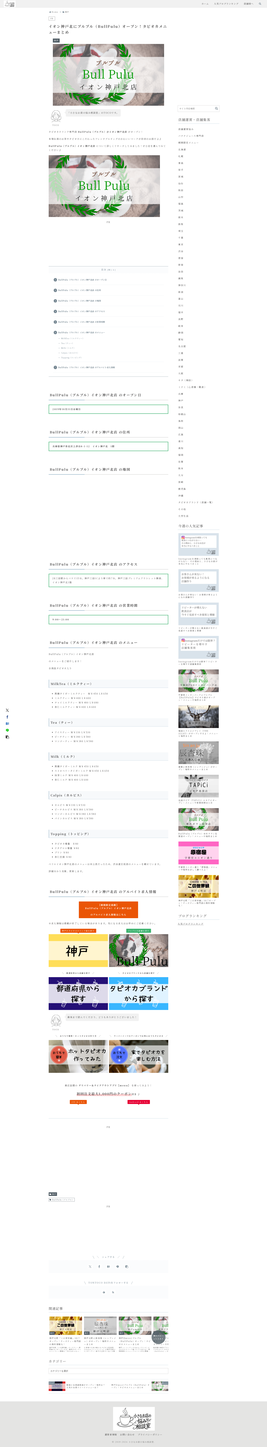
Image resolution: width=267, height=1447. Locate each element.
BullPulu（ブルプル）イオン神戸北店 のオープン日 (82, 279)
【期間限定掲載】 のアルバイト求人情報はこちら (108, 909)
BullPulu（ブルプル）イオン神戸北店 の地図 (79, 300)
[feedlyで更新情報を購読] (104, 1292)
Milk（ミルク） (68, 348)
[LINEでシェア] (7, 730)
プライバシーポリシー (150, 1434)
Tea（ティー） (67, 343)
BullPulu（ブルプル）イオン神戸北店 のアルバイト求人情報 (86, 367)
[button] (7, 737)
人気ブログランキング (191, 923)
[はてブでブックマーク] (7, 723)
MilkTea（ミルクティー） (72, 338)
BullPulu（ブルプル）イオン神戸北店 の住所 (79, 290)
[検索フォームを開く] (260, 4)
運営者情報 (111, 1434)
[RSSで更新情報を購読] (113, 1292)
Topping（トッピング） (71, 357)
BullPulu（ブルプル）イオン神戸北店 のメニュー (81, 332)
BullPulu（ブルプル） (63, 1199)
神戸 (54, 1194)
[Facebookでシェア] (7, 717)
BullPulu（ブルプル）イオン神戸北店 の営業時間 (81, 321)
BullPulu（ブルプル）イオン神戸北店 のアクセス (81, 311)
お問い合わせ (127, 1434)
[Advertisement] (108, 243)
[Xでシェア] (7, 710)
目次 (103, 269)
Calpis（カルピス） (70, 352)
